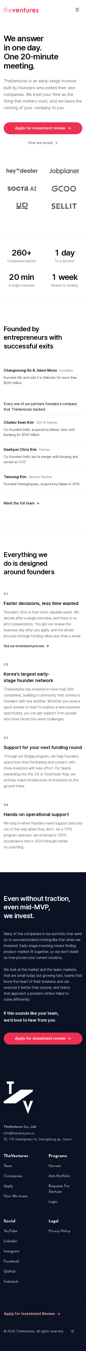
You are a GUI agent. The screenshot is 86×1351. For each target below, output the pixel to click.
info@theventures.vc (19, 1133)
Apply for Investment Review (29, 1314)
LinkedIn (10, 1241)
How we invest (40, 143)
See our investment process (24, 646)
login (53, 1201)
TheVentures (25, 1331)
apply (8, 1186)
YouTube (10, 1231)
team (8, 1166)
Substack (11, 1281)
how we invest (16, 1196)
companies (13, 1176)
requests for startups (59, 1189)
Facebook (11, 1261)
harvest (55, 1166)
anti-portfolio (59, 1176)
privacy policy (59, 1231)
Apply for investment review (40, 128)
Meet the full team (19, 503)
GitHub (10, 1271)
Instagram (11, 1251)
